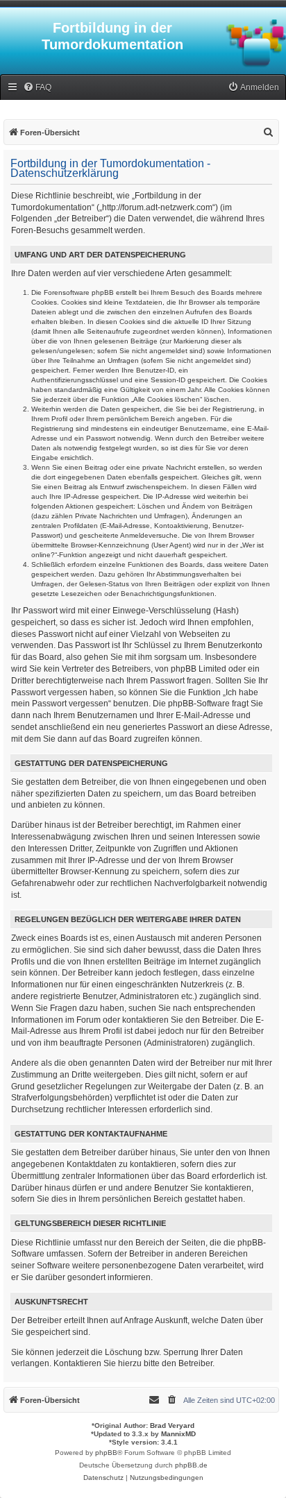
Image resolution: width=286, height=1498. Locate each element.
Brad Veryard (172, 1425)
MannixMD (178, 1434)
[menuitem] (37, 87)
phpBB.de (191, 1465)
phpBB (106, 1452)
